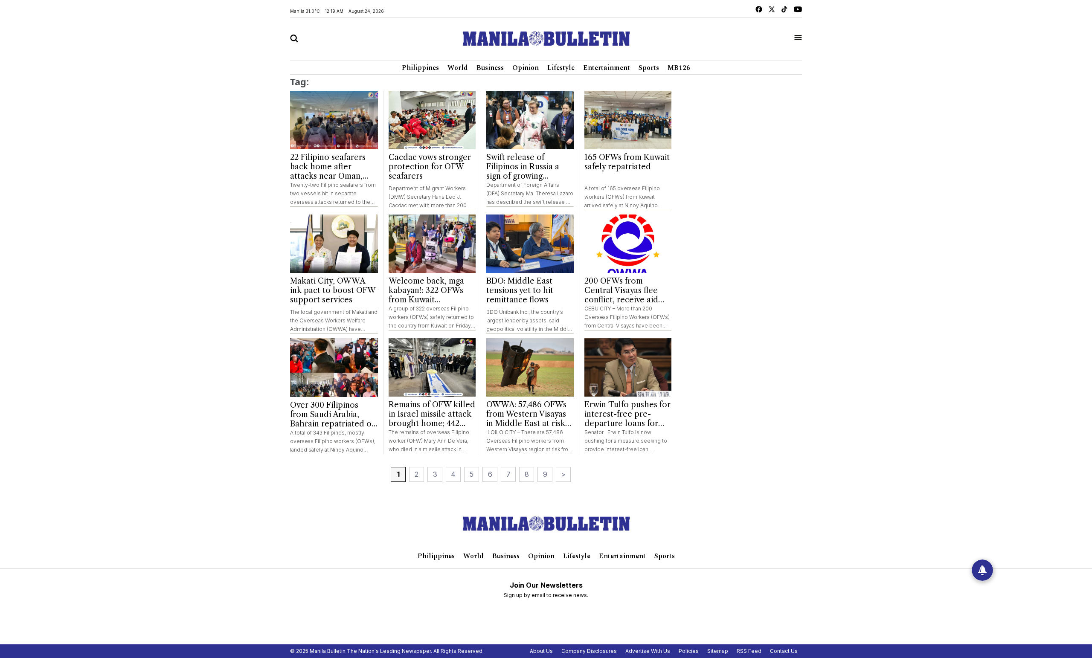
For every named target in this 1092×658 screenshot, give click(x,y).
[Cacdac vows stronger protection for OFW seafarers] (432, 120)
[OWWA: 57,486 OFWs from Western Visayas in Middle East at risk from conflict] (530, 367)
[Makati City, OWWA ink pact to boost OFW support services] (334, 244)
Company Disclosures (589, 651)
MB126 (679, 68)
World (457, 68)
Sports (649, 68)
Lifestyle (561, 68)
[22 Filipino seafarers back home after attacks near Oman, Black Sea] (334, 120)
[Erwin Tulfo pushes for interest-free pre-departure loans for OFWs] (628, 367)
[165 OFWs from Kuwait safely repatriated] (628, 120)
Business (490, 68)
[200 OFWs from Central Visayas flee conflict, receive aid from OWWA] (628, 244)
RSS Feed (749, 651)
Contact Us (784, 651)
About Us (541, 651)
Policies (689, 651)
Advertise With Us (647, 651)
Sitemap (717, 651)
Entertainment (606, 68)
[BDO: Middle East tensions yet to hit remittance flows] (530, 244)
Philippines (420, 68)
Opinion (525, 68)
